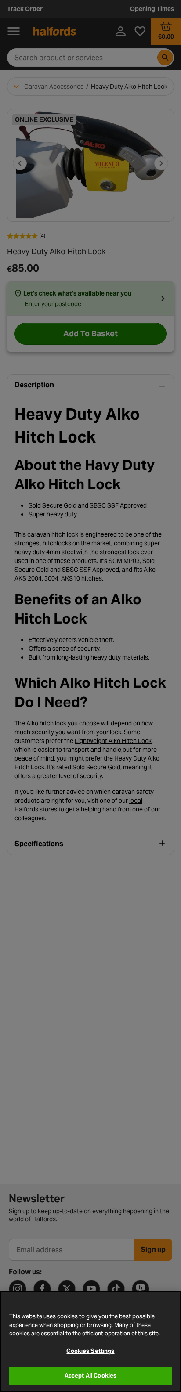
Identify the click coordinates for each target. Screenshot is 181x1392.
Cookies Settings (90, 1351)
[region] (90, 1341)
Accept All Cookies (90, 1375)
